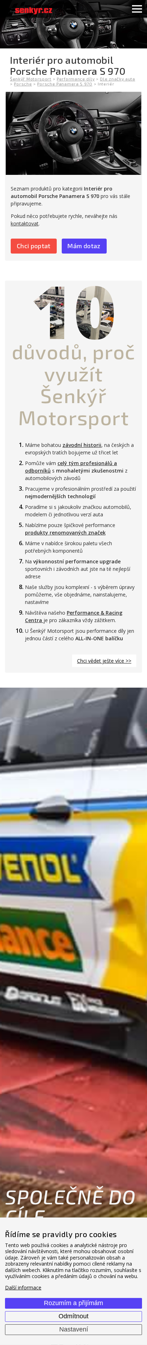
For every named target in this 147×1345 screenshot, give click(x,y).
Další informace (23, 1287)
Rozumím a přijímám (73, 1303)
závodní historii (81, 445)
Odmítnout (73, 1316)
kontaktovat (25, 223)
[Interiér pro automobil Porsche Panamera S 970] (73, 133)
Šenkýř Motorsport (30, 78)
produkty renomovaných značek (65, 532)
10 (73, 310)
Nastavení (73, 1329)
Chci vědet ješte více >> (104, 660)
